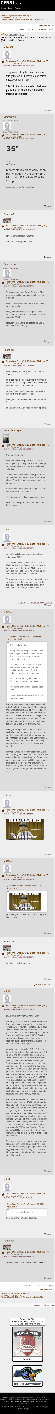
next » (50, 25)
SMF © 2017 (14, 1407)
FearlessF (9, 214)
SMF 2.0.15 (5, 1407)
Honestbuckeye (12, 430)
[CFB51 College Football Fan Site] (27, 3)
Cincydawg (9, 117)
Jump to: (37, 1305)
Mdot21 (7, 529)
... (35, 29)
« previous (43, 25)
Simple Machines (24, 1407)
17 (37, 29)
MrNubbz (8, 47)
